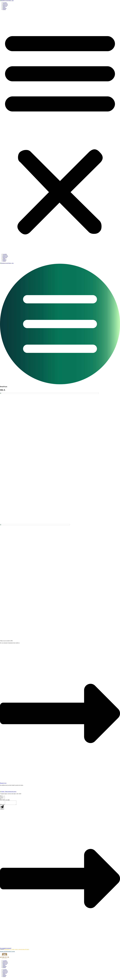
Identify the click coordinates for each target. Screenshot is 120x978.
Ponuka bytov (5, 4)
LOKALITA (5, 3)
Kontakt (4, 9)
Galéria (3, 7)
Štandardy (4, 8)
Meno (1, 795)
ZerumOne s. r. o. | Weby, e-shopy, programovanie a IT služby (17, 949)
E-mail (1, 797)
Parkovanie (4, 6)
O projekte (4, 2)
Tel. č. (1, 798)
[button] (60, 132)
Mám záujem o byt (4, 799)
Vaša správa (2, 804)
